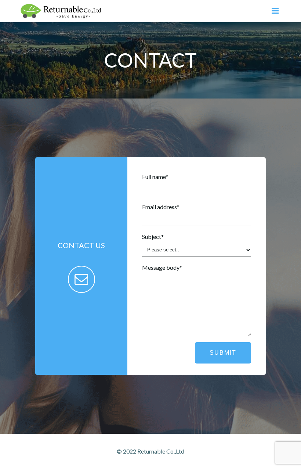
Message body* (162, 267)
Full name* (155, 176)
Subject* (153, 236)
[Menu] (274, 11)
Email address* (160, 206)
